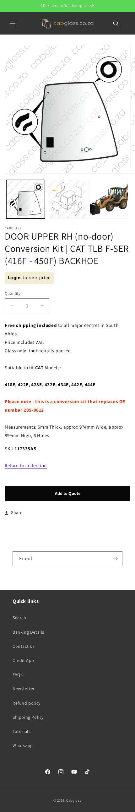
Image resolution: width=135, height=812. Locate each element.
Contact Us (24, 646)
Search (19, 617)
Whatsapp (23, 745)
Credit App (23, 660)
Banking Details (28, 632)
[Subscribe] (115, 558)
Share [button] (17, 512)
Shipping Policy (28, 717)
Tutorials (21, 731)
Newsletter (24, 688)
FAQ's (18, 674)
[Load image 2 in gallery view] (67, 199)
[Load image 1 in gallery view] (25, 199)
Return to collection (26, 465)
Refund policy (26, 703)
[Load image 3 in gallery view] (108, 199)
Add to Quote (67, 493)
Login (14, 277)
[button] (12, 23)
